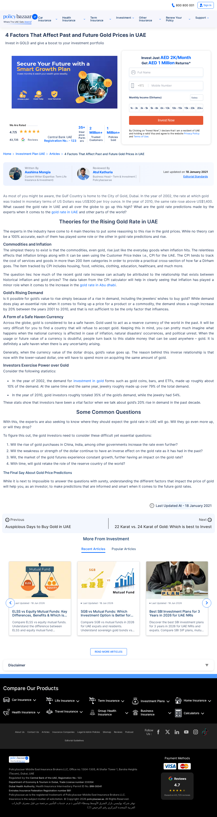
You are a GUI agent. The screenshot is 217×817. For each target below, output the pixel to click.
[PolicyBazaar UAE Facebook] (158, 732)
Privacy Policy (191, 133)
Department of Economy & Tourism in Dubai (33, 782)
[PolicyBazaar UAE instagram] (195, 732)
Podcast (129, 732)
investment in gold (89, 381)
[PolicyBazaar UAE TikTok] (205, 732)
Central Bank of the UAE (43, 777)
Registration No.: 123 (70, 777)
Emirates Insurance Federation (26, 790)
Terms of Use (141, 136)
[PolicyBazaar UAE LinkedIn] (177, 732)
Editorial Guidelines (74, 740)
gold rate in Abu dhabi (98, 285)
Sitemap (107, 732)
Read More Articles (108, 651)
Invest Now (166, 120)
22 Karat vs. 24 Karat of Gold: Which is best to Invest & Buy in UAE (163, 528)
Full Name (144, 72)
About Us (19, 732)
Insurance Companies (63, 732)
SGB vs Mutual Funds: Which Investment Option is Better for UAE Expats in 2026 (106, 613)
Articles (45, 732)
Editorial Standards (195, 176)
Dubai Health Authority (22, 786)
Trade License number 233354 (76, 782)
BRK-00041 (96, 786)
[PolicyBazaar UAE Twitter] (167, 732)
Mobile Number (162, 85)
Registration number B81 (57, 790)
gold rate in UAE (64, 212)
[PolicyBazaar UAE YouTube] (186, 732)
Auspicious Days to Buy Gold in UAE (38, 526)
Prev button (10, 603)
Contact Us (33, 732)
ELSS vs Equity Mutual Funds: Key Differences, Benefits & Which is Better (39, 613)
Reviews (118, 732)
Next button (206, 603)
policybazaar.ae (95, 799)
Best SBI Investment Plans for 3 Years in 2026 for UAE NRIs (174, 613)
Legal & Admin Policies (88, 732)
